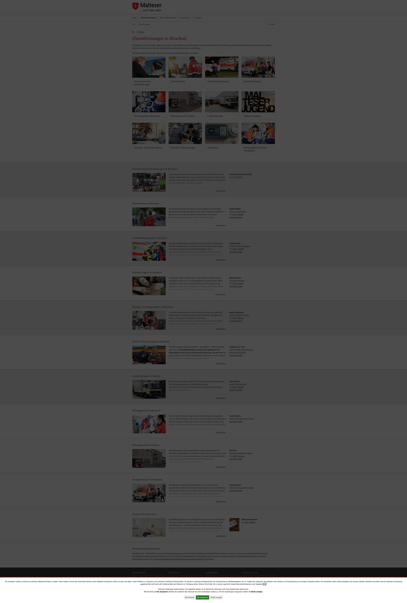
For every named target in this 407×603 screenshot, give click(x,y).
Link (264, 584)
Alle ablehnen (190, 597)
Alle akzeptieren (203, 597)
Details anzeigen (217, 597)
